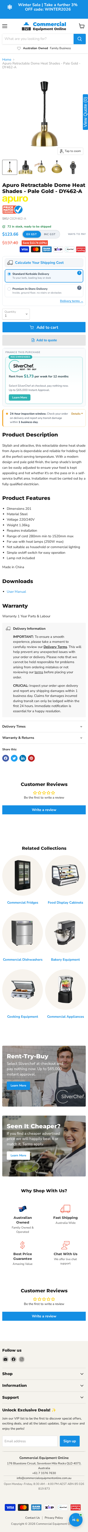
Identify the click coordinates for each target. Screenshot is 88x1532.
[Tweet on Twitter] (14, 758)
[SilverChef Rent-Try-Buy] (69, 249)
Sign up (69, 1441)
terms (39, 672)
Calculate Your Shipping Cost (39, 263)
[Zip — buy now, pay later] (58, 249)
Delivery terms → (71, 301)
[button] (41, 234)
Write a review (44, 809)
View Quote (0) (85, 112)
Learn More (19, 397)
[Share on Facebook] (5, 758)
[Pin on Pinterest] (31, 758)
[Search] (80, 39)
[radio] (44, 276)
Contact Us (32, 1518)
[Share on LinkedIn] (22, 758)
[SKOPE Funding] (81, 249)
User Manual (16, 591)
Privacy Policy (54, 1518)
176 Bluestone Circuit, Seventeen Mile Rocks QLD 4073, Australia (44, 1465)
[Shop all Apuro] (15, 199)
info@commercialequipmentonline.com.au (44, 1478)
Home (6, 60)
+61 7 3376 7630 (44, 1473)
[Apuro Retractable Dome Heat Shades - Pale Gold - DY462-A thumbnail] (9, 167)
